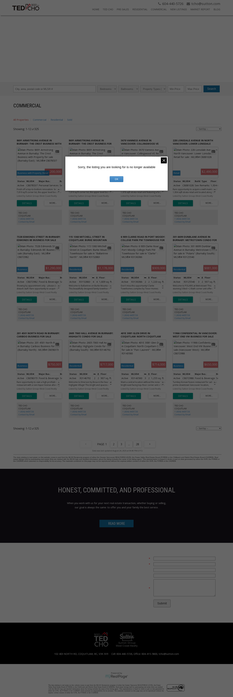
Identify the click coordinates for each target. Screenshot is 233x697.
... (129, 444)
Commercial (39, 119)
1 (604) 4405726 (26, 218)
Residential (57, 119)
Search (211, 88)
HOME (95, 9)
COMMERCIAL (159, 9)
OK (116, 179)
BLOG (217, 9)
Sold (69, 119)
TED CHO (108, 9)
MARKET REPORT (200, 9)
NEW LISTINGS (178, 9)
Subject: (145, 575)
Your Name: (142, 564)
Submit (162, 603)
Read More (116, 523)
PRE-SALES (123, 9)
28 (137, 444)
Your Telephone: (140, 570)
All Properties (21, 119)
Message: (143, 588)
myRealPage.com (116, 676)
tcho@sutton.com (169, 653)
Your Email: (142, 558)
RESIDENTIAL (140, 9)
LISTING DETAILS (27, 203)
